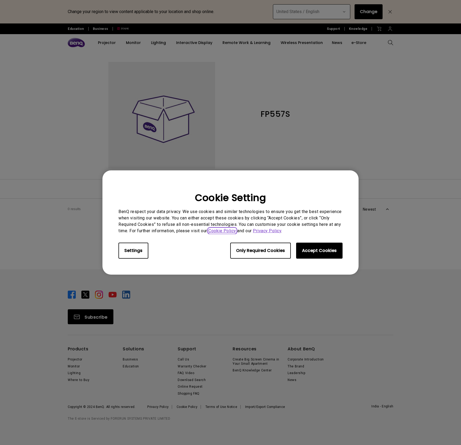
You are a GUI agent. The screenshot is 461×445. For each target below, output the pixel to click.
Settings (133, 250)
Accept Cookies (319, 250)
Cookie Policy (222, 230)
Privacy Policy (267, 230)
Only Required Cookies (260, 250)
